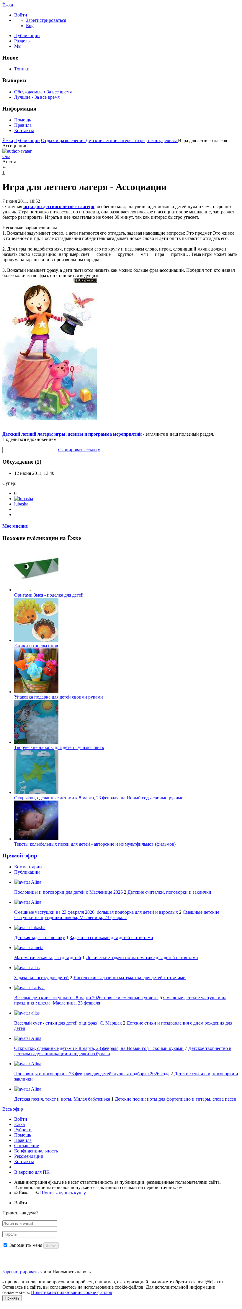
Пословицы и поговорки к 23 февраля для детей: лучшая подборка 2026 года (91, 1073)
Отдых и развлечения (63, 140)
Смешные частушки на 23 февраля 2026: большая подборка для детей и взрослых (96, 912)
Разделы (22, 40)
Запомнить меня (25, 1245)
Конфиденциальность (36, 1150)
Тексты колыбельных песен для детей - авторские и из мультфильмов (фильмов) (95, 844)
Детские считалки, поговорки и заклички (169, 892)
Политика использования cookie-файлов (71, 1292)
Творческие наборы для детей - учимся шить (59, 747)
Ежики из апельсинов (36, 645)
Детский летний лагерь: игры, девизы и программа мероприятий (72, 434)
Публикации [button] (27, 872)
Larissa (37, 987)
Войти (20, 1119)
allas (35, 967)
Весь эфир (12, 1109)
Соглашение (26, 1145)
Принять (12, 1298)
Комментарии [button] (28, 866)
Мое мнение (15, 525)
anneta (36, 947)
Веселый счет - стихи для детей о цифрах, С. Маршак (68, 1022)
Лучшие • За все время (37, 97)
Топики (22, 68)
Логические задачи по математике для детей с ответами (142, 957)
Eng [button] (30, 25)
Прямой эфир (19, 855)
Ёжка (7, 4)
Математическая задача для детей (47, 957)
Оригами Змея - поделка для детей (49, 594)
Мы (18, 46)
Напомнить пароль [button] (72, 1271)
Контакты (24, 130)
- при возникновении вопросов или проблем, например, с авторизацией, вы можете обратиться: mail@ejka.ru (112, 1281)
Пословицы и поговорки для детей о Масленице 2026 (68, 892)
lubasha (21, 503)
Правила (23, 125)
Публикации (27, 35)
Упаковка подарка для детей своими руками (58, 696)
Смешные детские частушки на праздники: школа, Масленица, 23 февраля (116, 915)
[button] (20, 14)
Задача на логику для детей (41, 977)
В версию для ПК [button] (32, 1172)
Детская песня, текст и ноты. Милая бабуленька (62, 1098)
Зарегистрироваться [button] (46, 20)
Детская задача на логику (39, 937)
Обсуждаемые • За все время (43, 91)
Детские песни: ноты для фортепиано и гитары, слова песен (175, 1098)
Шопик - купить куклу (63, 1192)
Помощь (22, 119)
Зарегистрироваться (22, 1271)
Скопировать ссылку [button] (79, 449)
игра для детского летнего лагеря (58, 206)
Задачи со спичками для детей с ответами (111, 937)
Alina (35, 882)
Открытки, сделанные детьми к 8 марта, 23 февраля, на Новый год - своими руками (99, 797)
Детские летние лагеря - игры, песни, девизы (132, 140)
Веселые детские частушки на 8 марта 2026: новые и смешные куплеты (86, 997)
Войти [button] (20, 1202)
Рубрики (23, 1129)
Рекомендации (28, 1156)
